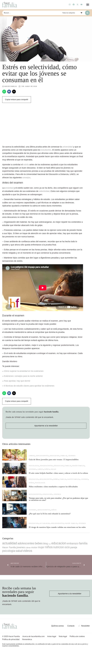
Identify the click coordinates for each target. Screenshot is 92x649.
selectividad (44, 191)
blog (45, 543)
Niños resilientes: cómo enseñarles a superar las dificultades (53, 486)
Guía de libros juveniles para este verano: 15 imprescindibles (54, 459)
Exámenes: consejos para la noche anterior (23, 376)
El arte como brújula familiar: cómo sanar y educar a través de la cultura (59, 473)
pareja (73, 547)
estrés (26, 164)
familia (64, 455)
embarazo (72, 543)
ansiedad (9, 188)
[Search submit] (87, 12)
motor (34, 547)
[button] (88, 4)
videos (27, 550)
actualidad (45, 523)
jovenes (72, 455)
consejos (26, 177)
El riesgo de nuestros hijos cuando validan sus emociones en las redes (57, 527)
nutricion (58, 547)
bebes (56, 479)
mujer (41, 547)
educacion (55, 455)
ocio (67, 547)
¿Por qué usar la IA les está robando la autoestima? (49, 514)
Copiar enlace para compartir (16, 99)
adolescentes (42, 455)
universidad (67, 147)
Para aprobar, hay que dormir (17, 381)
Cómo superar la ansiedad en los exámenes (23, 371)
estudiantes (46, 150)
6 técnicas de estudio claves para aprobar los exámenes (29, 386)
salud (53, 469)
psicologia (34, 465)
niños (47, 469)
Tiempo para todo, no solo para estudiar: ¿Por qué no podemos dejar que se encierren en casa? (58, 499)
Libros (32, 455)
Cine (49, 544)
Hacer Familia (78, 465)
